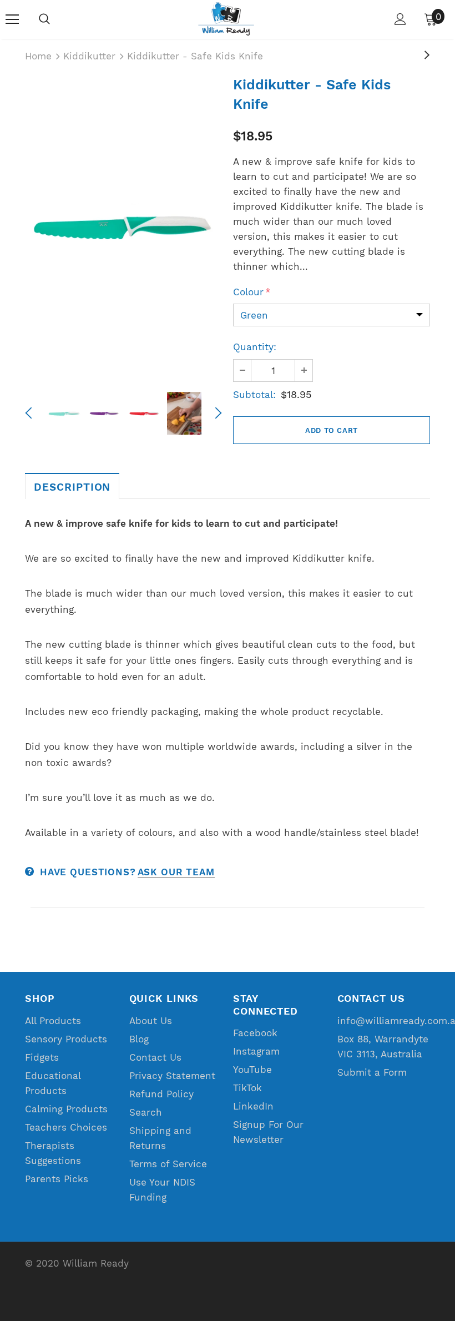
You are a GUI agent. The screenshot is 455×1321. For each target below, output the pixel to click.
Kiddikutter (89, 56)
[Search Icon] (44, 19)
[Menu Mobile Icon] (12, 19)
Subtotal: (254, 394)
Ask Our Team (176, 872)
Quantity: (254, 346)
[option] (123, 226)
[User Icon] (400, 19)
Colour (252, 292)
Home (38, 56)
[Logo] (226, 19)
